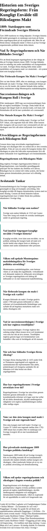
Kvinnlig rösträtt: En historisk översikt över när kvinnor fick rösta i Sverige (22, 526)
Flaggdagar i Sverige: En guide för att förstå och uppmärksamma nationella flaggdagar (20, 510)
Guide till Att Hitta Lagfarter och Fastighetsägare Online (23, 504)
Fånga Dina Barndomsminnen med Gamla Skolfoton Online (23, 514)
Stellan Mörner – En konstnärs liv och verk (19, 506)
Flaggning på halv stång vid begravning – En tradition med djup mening (23, 522)
